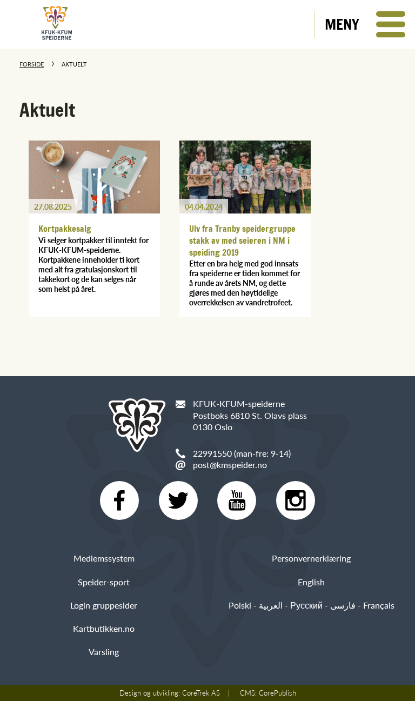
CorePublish (277, 693)
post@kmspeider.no (230, 464)
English (311, 582)
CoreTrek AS (201, 693)
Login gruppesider (103, 605)
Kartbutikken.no (104, 628)
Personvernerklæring (311, 558)
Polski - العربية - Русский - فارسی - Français (311, 605)
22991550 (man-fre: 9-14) (242, 453)
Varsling (104, 651)
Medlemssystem (104, 558)
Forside (31, 64)
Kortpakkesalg (64, 228)
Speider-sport (104, 582)
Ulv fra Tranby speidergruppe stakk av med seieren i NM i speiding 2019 (242, 240)
